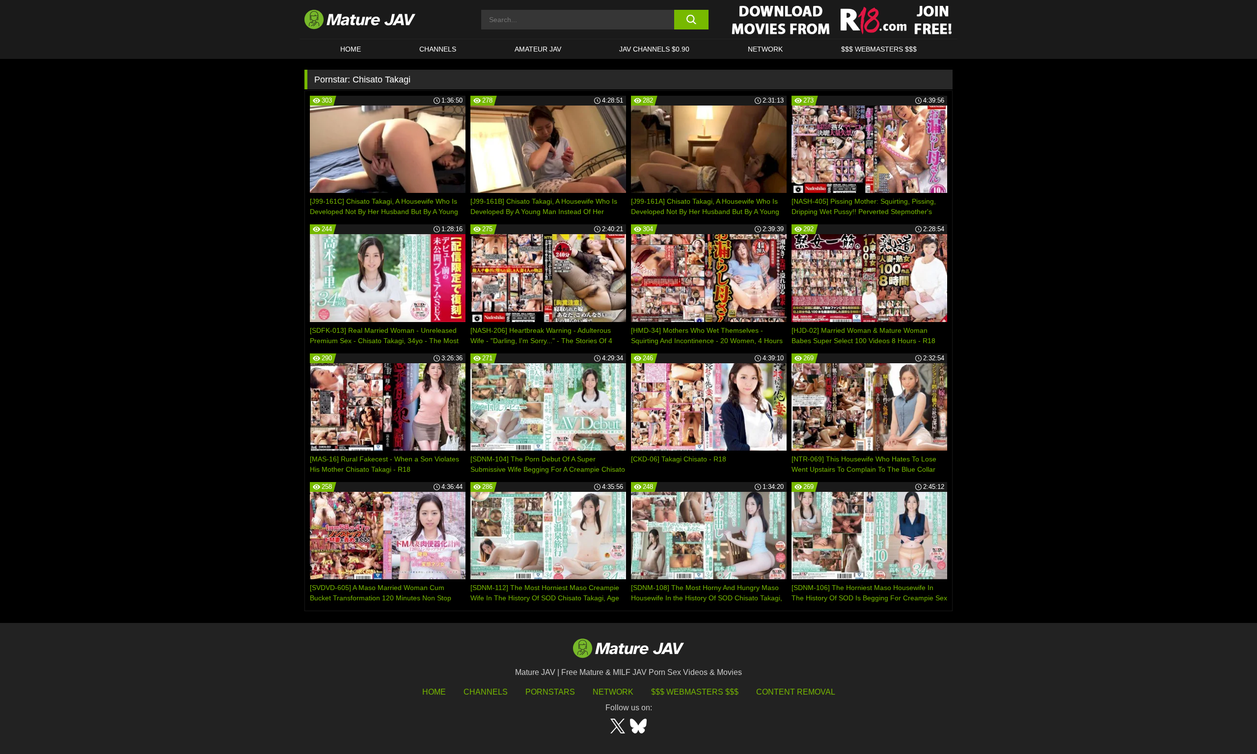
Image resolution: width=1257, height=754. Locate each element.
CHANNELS (437, 49)
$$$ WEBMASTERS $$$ (879, 49)
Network (765, 49)
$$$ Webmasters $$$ (694, 692)
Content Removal (795, 692)
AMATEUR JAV (538, 49)
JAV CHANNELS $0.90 (654, 49)
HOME (350, 49)
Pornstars (550, 692)
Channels (486, 692)
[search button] (691, 19)
